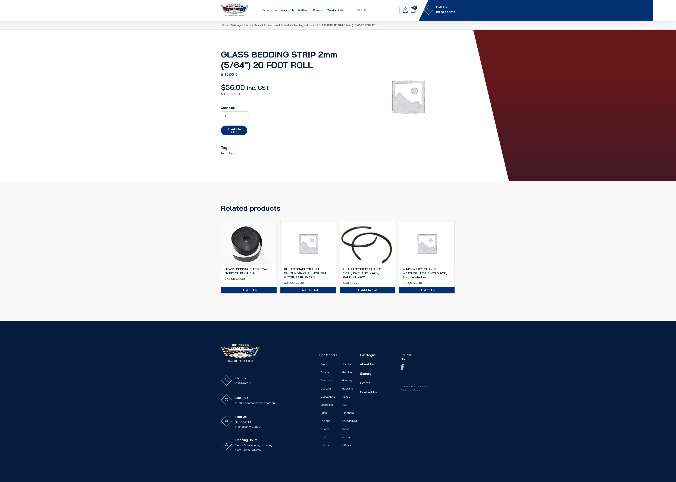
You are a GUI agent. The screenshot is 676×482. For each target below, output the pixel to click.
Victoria (346, 437)
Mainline (347, 372)
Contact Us (335, 10)
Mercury (347, 380)
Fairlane (325, 421)
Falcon (325, 429)
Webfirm (417, 390)
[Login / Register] (404, 10)
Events (318, 10)
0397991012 (243, 383)
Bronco (325, 364)
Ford (323, 437)
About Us (288, 10)
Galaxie (325, 445)
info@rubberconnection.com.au (255, 403)
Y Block (346, 445)
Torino (345, 429)
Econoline (327, 404)
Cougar (325, 372)
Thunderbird (349, 421)
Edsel (324, 412)
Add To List (236, 130)
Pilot (345, 404)
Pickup (346, 396)
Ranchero (348, 412)
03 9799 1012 (445, 12)
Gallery (303, 10)
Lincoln (346, 364)
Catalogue (269, 10)
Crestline (326, 380)
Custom (326, 388)
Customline (328, 396)
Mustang (347, 388)
